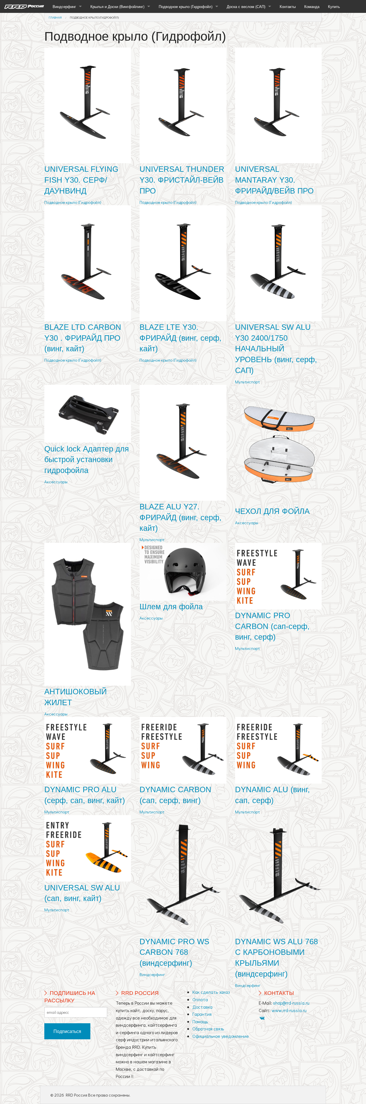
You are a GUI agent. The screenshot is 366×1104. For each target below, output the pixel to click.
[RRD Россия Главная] (24, 6)
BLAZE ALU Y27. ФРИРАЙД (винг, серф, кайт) (181, 517)
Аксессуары (55, 481)
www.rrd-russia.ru (289, 1010)
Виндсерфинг (64, 6)
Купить (334, 6)
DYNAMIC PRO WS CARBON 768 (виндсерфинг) (174, 952)
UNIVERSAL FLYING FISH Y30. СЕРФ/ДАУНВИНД (81, 180)
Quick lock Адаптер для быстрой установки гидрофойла (86, 460)
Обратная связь (208, 1029)
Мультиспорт (247, 382)
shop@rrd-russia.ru (291, 1003)
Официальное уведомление (220, 1036)
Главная (55, 17)
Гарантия (202, 1014)
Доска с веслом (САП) (246, 6)
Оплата (200, 999)
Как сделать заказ (211, 992)
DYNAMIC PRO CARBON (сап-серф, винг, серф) (272, 626)
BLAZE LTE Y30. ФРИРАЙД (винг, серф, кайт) (181, 338)
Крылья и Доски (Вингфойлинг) (117, 6)
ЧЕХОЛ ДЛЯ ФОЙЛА (272, 511)
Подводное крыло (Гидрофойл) (185, 6)
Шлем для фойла (171, 606)
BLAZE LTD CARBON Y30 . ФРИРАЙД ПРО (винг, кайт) (82, 338)
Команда (311, 6)
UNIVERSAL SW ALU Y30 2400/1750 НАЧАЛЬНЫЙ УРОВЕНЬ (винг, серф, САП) (276, 349)
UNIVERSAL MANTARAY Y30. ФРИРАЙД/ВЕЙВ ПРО (274, 180)
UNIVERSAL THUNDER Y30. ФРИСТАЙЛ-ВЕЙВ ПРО (182, 180)
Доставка (202, 1007)
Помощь (200, 1021)
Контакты (288, 6)
